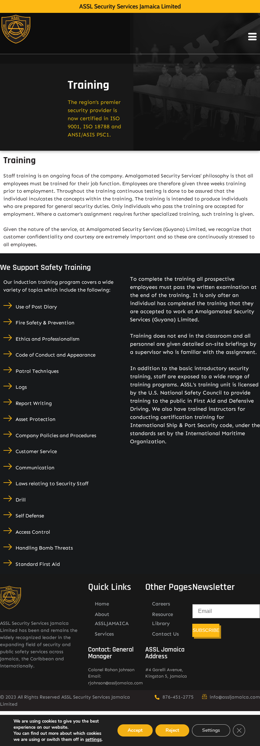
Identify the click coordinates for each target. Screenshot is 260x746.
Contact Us (165, 634)
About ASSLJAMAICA (112, 618)
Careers (161, 604)
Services (104, 634)
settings (93, 740)
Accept (135, 730)
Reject (172, 730)
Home (102, 604)
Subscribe (206, 630)
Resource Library (162, 618)
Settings (211, 730)
